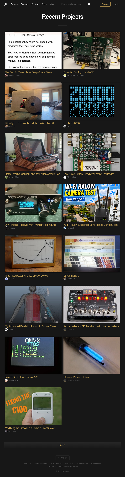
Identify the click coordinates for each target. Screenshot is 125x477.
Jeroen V (71, 278)
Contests (35, 4)
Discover (25, 4)
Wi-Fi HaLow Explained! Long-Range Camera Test (90, 224)
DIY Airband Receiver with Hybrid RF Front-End (30, 224)
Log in (116, 4)
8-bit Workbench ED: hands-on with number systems (91, 326)
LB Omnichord (71, 275)
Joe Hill (11, 126)
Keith (69, 126)
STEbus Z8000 (71, 123)
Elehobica (71, 177)
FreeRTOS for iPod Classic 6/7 (21, 377)
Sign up (105, 4)
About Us (27, 464)
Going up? (63, 457)
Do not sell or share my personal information (62, 466)
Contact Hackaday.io (41, 464)
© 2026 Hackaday (62, 471)
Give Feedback (56, 464)
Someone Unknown (75, 75)
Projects (14, 4)
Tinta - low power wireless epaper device (26, 275)
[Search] (89, 4)
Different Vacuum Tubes (76, 377)
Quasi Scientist (73, 380)
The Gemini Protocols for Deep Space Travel (28, 72)
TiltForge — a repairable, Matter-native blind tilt (29, 123)
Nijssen (70, 329)
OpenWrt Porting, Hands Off (78, 72)
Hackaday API (96, 464)
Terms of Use (69, 464)
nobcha (11, 227)
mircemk (70, 227)
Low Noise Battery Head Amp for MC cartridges (88, 174)
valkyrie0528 (14, 177)
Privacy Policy (82, 464)
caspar (11, 278)
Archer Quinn (14, 75)
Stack (44, 4)
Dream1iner (13, 380)
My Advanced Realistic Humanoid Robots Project (31, 326)
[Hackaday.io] (5, 4)
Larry (10, 329)
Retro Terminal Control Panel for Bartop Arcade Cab (32, 174)
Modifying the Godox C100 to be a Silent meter (29, 428)
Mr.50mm (12, 431)
